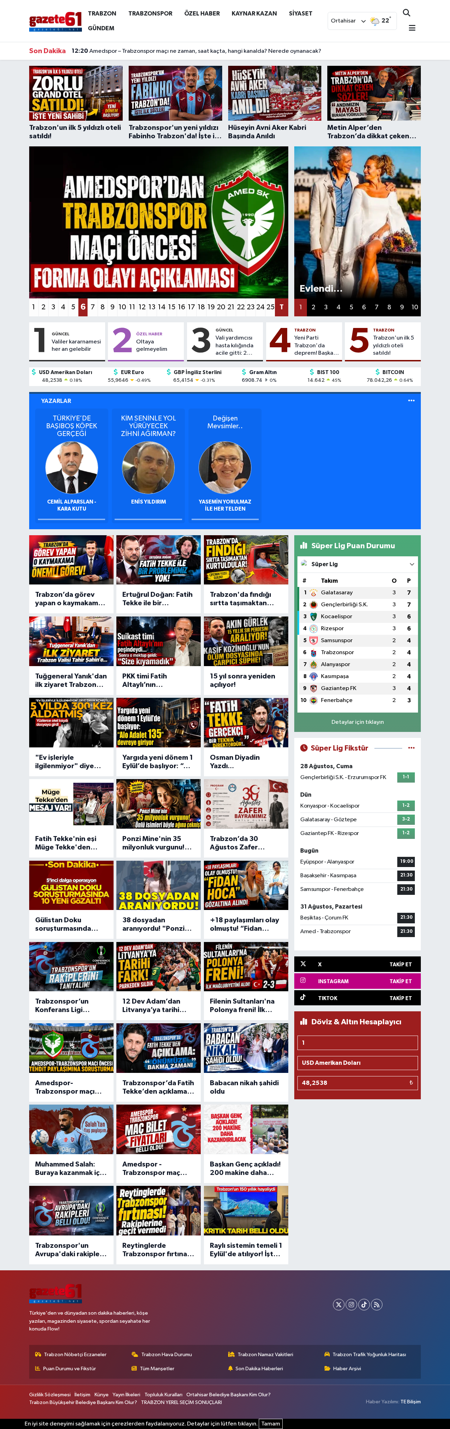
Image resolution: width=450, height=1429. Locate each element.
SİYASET (301, 14)
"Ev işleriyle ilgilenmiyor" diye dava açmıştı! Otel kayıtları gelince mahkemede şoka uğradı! (65, 762)
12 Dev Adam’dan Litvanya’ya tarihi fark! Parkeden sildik (156, 1006)
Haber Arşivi (347, 1368)
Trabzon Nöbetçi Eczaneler (75, 1354)
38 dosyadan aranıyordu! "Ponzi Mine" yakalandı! (153, 925)
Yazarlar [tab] (56, 401)
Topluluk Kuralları (163, 1394)
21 (230, 307)
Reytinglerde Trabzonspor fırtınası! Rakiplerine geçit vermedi (158, 1250)
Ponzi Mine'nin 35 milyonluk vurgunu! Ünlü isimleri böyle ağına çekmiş (153, 843)
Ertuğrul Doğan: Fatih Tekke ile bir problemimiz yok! (157, 599)
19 (211, 307)
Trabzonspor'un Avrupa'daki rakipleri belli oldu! (69, 1250)
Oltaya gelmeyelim (151, 345)
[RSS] (376, 1304)
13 (151, 307)
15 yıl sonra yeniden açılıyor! (242, 680)
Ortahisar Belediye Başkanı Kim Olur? (228, 1394)
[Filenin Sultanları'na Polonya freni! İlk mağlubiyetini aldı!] (246, 967)
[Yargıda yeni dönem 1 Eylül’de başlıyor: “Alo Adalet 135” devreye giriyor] (158, 722)
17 (191, 307)
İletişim (82, 1394)
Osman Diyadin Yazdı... (235, 762)
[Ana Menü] (409, 28)
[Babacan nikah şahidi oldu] (246, 1048)
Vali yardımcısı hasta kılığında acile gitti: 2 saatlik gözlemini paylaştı (238, 346)
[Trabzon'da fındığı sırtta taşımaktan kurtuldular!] (246, 560)
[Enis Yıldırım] (148, 467)
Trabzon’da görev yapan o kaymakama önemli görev (68, 599)
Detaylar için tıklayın (358, 722)
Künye (102, 1394)
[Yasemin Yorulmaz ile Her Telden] (225, 467)
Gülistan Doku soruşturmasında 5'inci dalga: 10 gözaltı (63, 925)
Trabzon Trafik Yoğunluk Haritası (369, 1354)
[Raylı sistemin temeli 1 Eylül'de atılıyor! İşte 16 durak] (246, 1210)
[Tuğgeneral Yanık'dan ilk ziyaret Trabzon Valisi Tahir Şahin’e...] (71, 641)
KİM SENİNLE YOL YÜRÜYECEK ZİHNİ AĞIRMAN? (148, 426)
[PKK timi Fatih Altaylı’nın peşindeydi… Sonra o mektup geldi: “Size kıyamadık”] (158, 641)
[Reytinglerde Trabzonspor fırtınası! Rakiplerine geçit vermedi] (158, 1210)
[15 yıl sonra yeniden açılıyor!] (246, 641)
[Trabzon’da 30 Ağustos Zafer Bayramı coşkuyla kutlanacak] (246, 804)
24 (260, 307)
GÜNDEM (101, 28)
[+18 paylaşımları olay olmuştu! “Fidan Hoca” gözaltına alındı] (246, 885)
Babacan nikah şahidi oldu (244, 1087)
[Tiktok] (364, 1304)
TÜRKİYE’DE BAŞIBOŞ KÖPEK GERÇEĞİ (71, 426)
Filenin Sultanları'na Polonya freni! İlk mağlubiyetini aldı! (242, 1006)
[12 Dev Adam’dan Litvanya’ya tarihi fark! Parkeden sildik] (158, 967)
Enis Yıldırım (148, 502)
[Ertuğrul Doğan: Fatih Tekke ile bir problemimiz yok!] (158, 560)
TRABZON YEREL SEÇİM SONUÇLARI (181, 1402)
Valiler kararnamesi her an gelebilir (76, 345)
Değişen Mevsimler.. (225, 422)
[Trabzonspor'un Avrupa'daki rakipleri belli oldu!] (71, 1210)
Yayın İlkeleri (126, 1394)
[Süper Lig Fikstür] (411, 748)
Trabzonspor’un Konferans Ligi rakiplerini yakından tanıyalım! (67, 1006)
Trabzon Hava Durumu (166, 1354)
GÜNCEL (61, 334)
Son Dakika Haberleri (259, 1368)
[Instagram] (351, 1304)
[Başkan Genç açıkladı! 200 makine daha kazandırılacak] (246, 1129)
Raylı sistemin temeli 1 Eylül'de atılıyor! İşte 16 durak (246, 1250)
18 (201, 307)
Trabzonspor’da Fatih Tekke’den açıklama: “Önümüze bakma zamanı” (158, 1088)
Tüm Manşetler (157, 1368)
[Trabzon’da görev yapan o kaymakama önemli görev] (71, 560)
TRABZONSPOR (150, 14)
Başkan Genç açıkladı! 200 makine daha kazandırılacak (245, 1169)
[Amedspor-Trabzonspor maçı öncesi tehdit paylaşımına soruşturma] (71, 1048)
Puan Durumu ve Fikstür (69, 1368)
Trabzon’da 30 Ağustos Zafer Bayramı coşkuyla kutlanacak (238, 843)
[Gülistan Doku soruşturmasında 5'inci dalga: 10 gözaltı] (71, 885)
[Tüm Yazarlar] (411, 401)
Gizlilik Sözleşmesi (50, 1394)
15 (171, 307)
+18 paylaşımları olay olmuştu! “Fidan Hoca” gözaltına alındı (244, 925)
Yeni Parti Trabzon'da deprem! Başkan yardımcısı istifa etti (315, 346)
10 (122, 307)
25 (270, 307)
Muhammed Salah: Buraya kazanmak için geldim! (70, 1169)
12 (142, 307)
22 (241, 307)
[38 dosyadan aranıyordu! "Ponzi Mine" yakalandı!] (158, 885)
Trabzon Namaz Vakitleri (265, 1354)
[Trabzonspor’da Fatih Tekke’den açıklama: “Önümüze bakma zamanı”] (158, 1048)
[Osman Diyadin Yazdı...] (246, 722)
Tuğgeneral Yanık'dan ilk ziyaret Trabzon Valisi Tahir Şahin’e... (71, 681)
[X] (339, 1304)
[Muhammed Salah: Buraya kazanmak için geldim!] (71, 1129)
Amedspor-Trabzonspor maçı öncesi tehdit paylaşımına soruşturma (65, 1088)
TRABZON (102, 14)
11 (132, 307)
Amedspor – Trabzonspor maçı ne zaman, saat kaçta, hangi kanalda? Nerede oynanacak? (196, 51)
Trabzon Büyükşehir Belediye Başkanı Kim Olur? (83, 1402)
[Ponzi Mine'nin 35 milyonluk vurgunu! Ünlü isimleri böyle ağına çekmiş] (158, 804)
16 (181, 307)
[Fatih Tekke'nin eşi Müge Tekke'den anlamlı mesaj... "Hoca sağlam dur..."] (71, 804)
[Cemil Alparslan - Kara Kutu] (71, 467)
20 (221, 307)
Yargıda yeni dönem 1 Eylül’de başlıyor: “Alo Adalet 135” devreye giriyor (158, 762)
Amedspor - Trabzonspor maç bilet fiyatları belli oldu (151, 1169)
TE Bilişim (410, 1401)
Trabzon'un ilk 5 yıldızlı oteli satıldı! (393, 345)
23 (251, 307)
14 (162, 307)
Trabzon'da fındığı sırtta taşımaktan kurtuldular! (240, 599)
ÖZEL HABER (202, 14)
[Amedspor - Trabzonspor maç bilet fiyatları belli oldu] (158, 1129)
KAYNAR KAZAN (254, 14)
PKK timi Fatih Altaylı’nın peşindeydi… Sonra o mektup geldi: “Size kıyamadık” (158, 681)
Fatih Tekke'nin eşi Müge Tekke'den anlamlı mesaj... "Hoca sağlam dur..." (71, 843)
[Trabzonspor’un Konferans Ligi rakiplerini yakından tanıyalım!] (71, 967)
